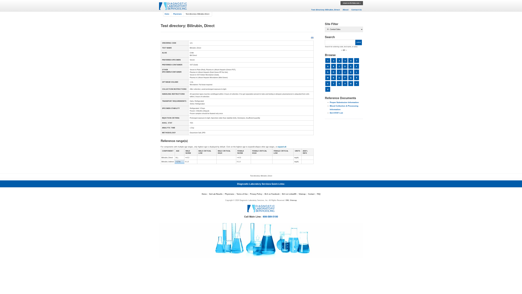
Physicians (177, 14)
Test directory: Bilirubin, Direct (325, 9)
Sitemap (302, 194)
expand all (282, 147)
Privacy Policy (256, 194)
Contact (311, 194)
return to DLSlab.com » (352, 3)
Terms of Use (242, 194)
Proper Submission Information (344, 102)
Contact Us (356, 9)
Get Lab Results (215, 194)
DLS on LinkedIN (289, 194)
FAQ (318, 194)
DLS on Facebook (272, 194)
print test (312, 38)
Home (167, 14)
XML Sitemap (291, 200)
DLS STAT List (336, 113)
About (346, 9)
